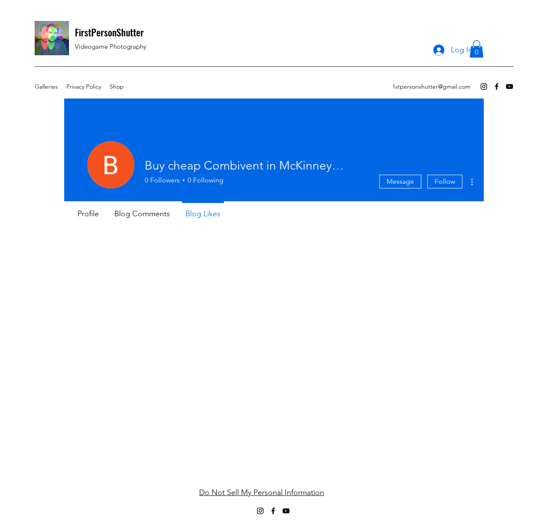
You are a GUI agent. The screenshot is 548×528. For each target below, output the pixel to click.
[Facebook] (496, 86)
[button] (476, 49)
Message (400, 181)
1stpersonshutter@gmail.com (431, 86)
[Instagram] (484, 86)
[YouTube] (509, 86)
